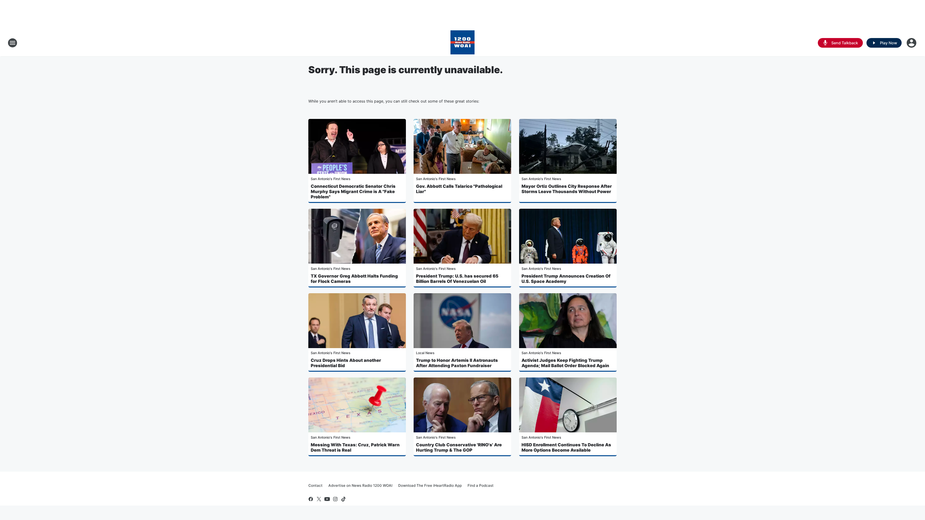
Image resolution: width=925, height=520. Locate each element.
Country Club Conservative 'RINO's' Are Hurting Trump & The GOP (459, 447)
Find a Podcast (481, 485)
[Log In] (912, 43)
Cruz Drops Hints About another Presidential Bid (346, 363)
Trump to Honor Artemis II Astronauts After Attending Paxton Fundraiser (457, 363)
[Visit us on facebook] (311, 499)
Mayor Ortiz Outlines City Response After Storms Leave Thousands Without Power (567, 189)
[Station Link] (462, 42)
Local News (425, 353)
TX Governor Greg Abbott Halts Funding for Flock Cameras (354, 278)
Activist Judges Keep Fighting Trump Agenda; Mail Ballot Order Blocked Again (565, 363)
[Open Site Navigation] (12, 43)
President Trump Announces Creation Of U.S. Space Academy (566, 278)
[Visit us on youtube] (327, 499)
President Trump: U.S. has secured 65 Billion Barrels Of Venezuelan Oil (457, 278)
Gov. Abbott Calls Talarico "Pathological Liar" (459, 189)
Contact (315, 485)
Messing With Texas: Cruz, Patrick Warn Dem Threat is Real (355, 447)
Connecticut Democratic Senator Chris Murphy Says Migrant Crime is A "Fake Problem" (353, 191)
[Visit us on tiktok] (343, 499)
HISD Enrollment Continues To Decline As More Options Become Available (566, 447)
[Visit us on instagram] (335, 499)
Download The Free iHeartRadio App (430, 485)
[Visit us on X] (319, 499)
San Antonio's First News (330, 179)
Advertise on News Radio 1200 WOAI (360, 485)
